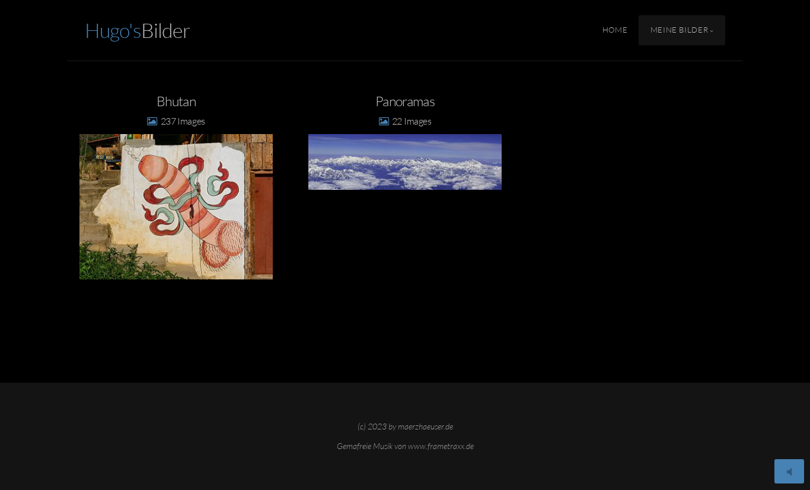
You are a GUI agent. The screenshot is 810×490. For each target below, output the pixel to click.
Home (615, 30)
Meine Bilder (679, 30)
